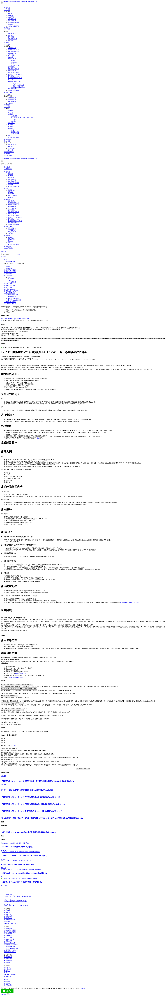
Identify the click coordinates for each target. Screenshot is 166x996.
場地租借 (10, 24)
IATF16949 (14, 62)
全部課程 (7, 266)
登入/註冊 (4, 251)
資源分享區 (7, 139)
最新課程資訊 (12, 33)
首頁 (5, 259)
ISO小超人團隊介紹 (14, 26)
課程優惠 (12, 319)
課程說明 (18, 319)
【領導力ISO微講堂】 (17, 85)
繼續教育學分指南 (13, 22)
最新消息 (7, 28)
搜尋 (18, 254)
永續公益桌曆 (15, 134)
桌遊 (9, 135)
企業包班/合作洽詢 (13, 88)
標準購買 (10, 110)
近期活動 (10, 35)
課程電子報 (11, 37)
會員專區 (7, 983)
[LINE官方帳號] (9, 994)
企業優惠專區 (12, 19)
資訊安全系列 (12, 67)
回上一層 (7, 10)
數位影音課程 (8, 92)
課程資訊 (7, 42)
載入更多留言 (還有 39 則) (83, 768)
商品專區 (7, 105)
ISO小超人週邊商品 (14, 137)
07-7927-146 (7, 904)
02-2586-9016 (8, 894)
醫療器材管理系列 (13, 69)
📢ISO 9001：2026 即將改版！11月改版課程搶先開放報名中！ (20, 1)
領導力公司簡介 (12, 144)
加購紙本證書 (15, 132)
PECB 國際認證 (9, 152)
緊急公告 (10, 40)
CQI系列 (13, 119)
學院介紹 (7, 8)
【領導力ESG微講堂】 (18, 87)
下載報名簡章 (25, 319)
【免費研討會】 (16, 83)
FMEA (13, 60)
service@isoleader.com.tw (16, 677)
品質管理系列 (12, 48)
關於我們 (10, 13)
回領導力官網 (8, 155)
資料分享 (10, 150)
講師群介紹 (11, 17)
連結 (38, 438)
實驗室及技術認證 (13, 72)
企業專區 (10, 103)
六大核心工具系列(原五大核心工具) (22, 117)
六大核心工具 (15, 65)
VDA (12, 63)
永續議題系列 (12, 53)
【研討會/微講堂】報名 (15, 78)
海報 (12, 130)
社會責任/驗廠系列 (13, 51)
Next (2, 821)
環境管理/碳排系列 (13, 49)
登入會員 (13, 745)
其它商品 (10, 124)
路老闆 (83, 988)
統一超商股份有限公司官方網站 (130, 602)
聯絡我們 (7, 153)
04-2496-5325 (8, 899)
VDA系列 (14, 121)
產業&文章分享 (12, 39)
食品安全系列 (12, 70)
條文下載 (10, 146)
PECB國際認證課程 (13, 90)
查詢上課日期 (5, 319)
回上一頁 (3, 256)
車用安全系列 (12, 55)
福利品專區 (11, 123)
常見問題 (10, 15)
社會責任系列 (12, 101)
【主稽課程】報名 (13, 76)
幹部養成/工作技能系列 (15, 74)
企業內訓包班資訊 (20, 673)
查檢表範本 (11, 148)
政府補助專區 (12, 20)
